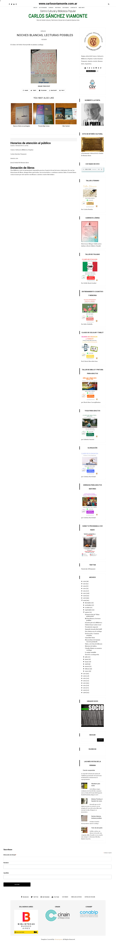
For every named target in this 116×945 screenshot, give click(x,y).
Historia (58, 7)
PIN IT (62, 90)
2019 (84, 598)
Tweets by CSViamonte (88, 569)
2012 (84, 685)
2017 (84, 673)
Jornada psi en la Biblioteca (93, 622)
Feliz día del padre (96, 828)
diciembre (88, 603)
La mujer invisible (90, 652)
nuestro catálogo (37, 45)
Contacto (73, 7)
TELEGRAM (43, 90)
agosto (87, 612)
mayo (86, 662)
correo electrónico (48, 174)
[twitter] (12, 4)
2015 (84, 678)
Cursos (51, 7)
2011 (84, 688)
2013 (84, 683)
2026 (84, 581)
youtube (56, 897)
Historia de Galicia (91, 646)
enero (87, 671)
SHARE (26, 90)
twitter (35, 897)
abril (86, 664)
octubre (87, 607)
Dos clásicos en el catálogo (93, 631)
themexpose (58, 939)
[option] (21, 115)
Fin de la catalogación (92, 654)
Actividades (43, 7)
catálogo (43, 31)
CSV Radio (65, 7)
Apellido (6, 873)
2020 (84, 596)
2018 (84, 600)
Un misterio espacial (91, 627)
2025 (84, 584)
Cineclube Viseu (90, 638)
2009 (84, 692)
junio (86, 659)
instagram (46, 897)
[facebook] (9, 4)
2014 (84, 681)
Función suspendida (89, 770)
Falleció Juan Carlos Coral (93, 625)
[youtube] (14, 4)
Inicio (35, 7)
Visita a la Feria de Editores (93, 644)
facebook (26, 897)
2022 (84, 591)
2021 (84, 593)
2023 (84, 588)
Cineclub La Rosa (76, 897)
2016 (84, 676)
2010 (84, 690)
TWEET (34, 90)
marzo (87, 666)
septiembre (88, 610)
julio (86, 657)
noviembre (88, 605)
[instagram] (16, 4)
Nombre (6, 862)
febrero (87, 669)
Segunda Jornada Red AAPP (93, 629)
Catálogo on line (90, 897)
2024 (84, 586)
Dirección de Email (9, 855)
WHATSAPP (54, 90)
